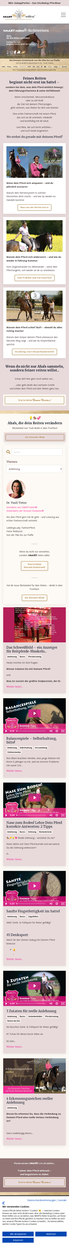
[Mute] (51, 731)
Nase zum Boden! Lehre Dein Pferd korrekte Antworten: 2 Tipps (34, 825)
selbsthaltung (26, 748)
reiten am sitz (13, 1021)
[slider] (31, 731)
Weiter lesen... (14, 686)
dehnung (32, 832)
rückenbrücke (45, 832)
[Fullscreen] (63, 731)
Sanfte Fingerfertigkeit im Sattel (33, 911)
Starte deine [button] (34, 400)
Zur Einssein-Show (34, 597)
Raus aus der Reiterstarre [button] (34, 207)
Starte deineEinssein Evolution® (34, 566)
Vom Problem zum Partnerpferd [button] (34, 277)
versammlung (41, 748)
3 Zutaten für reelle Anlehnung (31, 1011)
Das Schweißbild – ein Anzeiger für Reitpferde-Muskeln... (31, 649)
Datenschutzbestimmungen (41, 1200)
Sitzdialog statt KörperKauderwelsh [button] (34, 351)
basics (22, 657)
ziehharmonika (14, 752)
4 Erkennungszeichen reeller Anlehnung (29, 1100)
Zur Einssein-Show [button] (35, 437)
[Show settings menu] (57, 731)
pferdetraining (34, 657)
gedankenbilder (35, 1016)
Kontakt (62, 1200)
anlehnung (12, 657)
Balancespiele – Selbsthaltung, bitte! (31, 740)
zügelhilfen (33, 916)
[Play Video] (6, 731)
